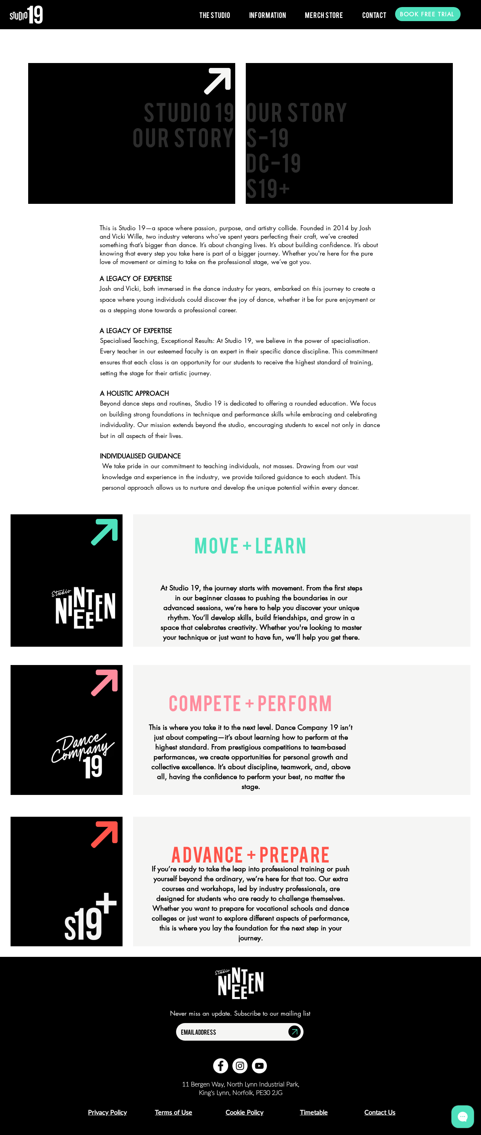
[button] (214, 15)
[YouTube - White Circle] (259, 1065)
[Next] (217, 81)
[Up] (294, 1032)
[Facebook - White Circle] (220, 1065)
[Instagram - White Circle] (240, 1065)
